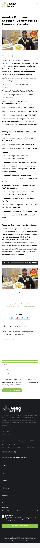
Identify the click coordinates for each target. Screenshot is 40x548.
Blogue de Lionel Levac (24, 304)
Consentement (8, 515)
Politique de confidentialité (20, 541)
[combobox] (20, 510)
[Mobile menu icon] (36, 4)
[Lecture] (4, 263)
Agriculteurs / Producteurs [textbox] (11, 510)
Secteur (5, 507)
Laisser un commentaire (25, 307)
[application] (20, 263)
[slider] (34, 262)
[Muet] (30, 263)
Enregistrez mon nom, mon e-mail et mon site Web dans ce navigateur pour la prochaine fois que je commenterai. (20, 382)
